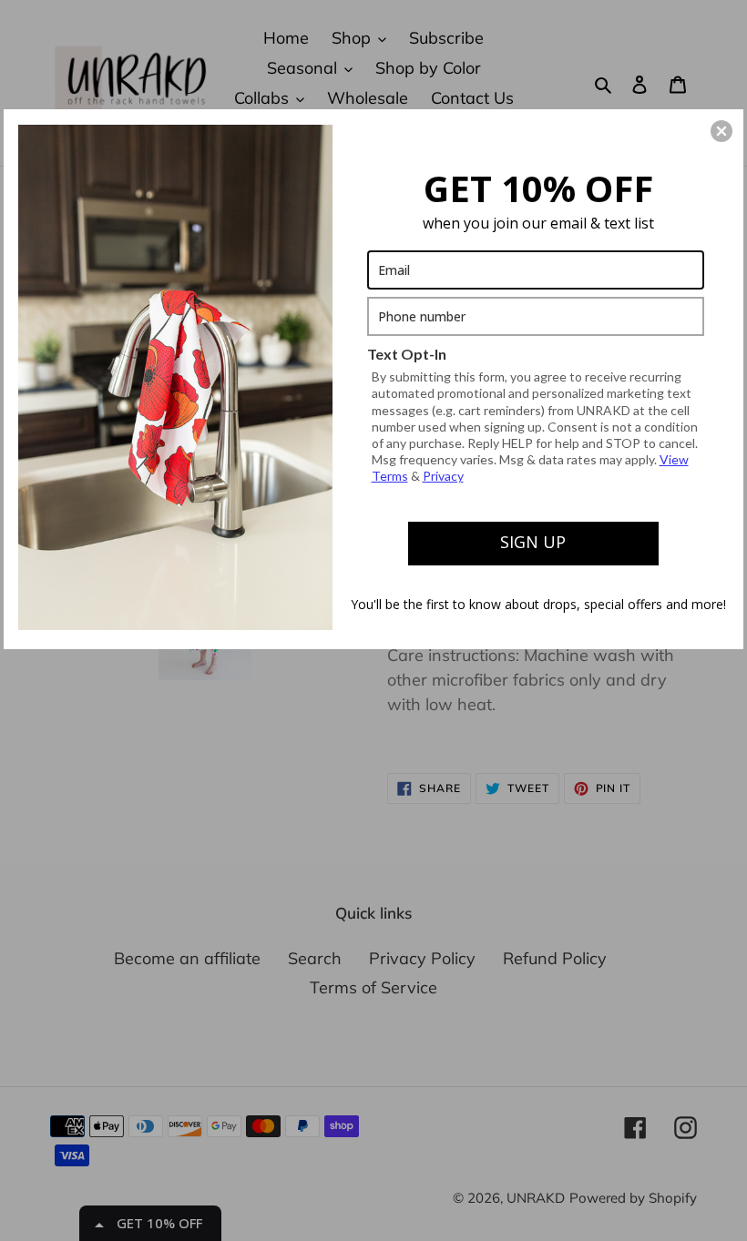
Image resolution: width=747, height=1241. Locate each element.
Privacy (443, 475)
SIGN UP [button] (533, 542)
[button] (721, 131)
